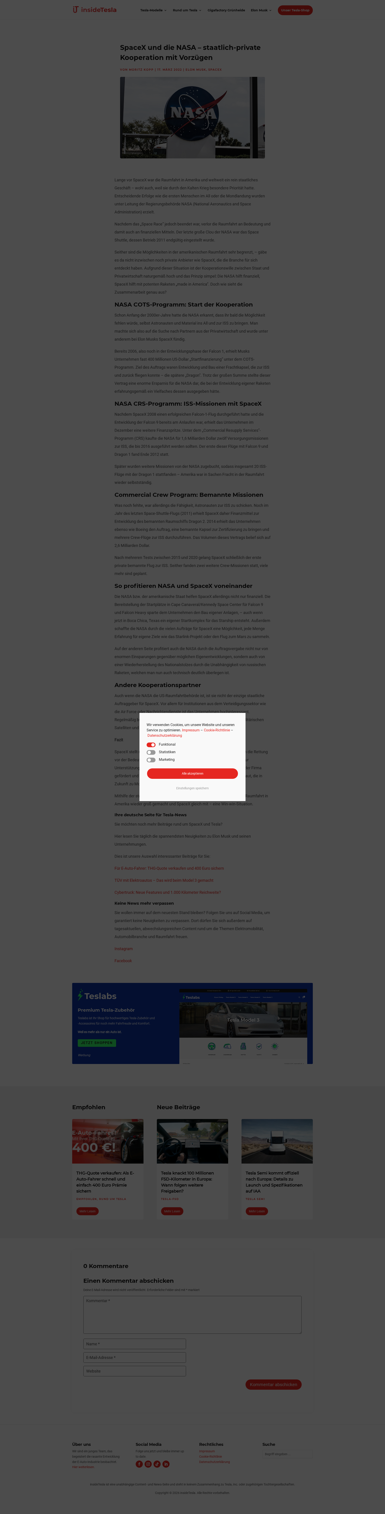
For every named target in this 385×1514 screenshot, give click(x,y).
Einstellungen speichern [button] (192, 788)
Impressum (191, 730)
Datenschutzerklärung (164, 735)
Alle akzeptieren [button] (192, 773)
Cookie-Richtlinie (217, 730)
